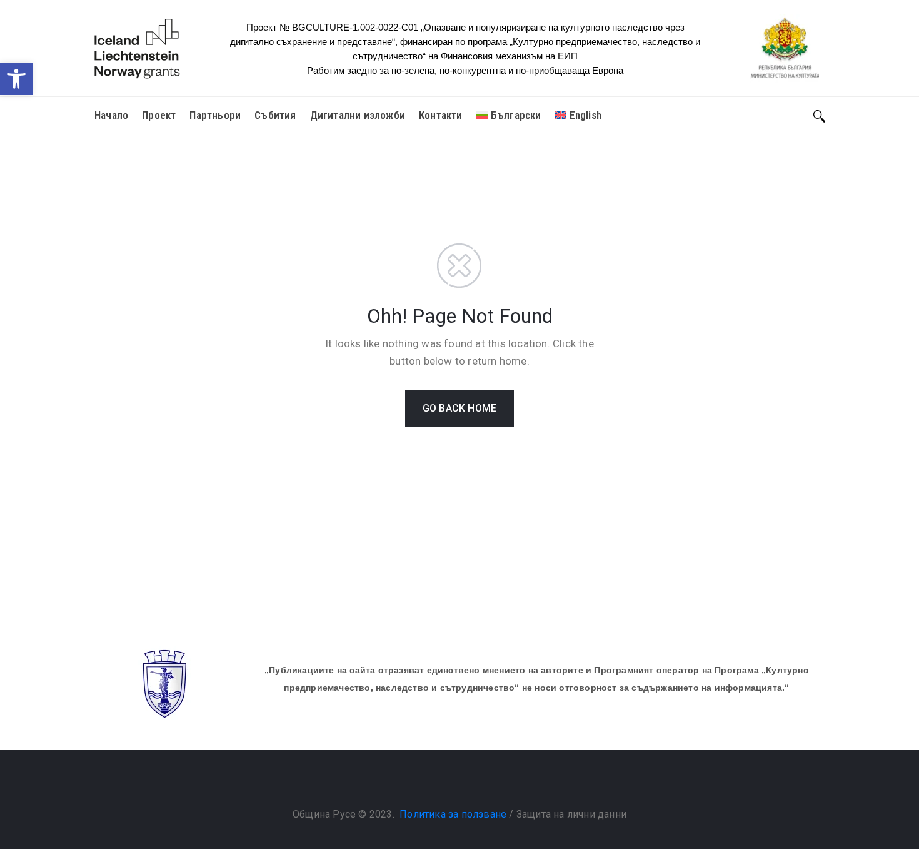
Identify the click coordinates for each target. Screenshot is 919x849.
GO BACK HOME (459, 408)
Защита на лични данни (571, 814)
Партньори (215, 115)
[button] (16, 79)
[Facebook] (447, 782)
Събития (275, 115)
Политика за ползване (452, 814)
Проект (159, 115)
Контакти (441, 115)
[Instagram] (472, 782)
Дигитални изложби (357, 115)
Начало (111, 115)
